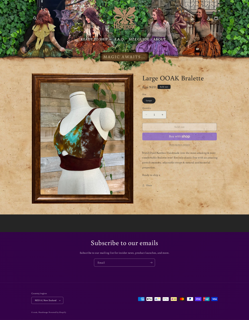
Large (150, 101)
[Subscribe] (151, 263)
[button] (35, 18)
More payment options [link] (179, 144)
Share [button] (149, 185)
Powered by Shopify (57, 312)
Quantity (146, 108)
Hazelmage (43, 312)
